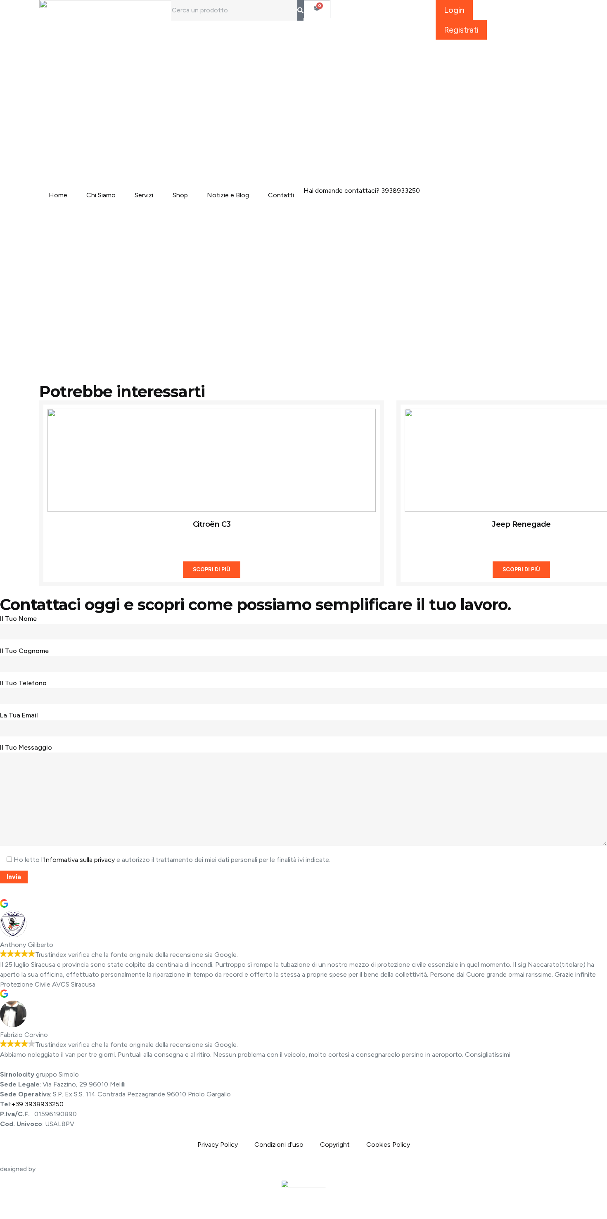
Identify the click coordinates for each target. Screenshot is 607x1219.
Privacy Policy (217, 1144)
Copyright (335, 1144)
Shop (180, 195)
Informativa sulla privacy (79, 860)
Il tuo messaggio (26, 747)
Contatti (281, 195)
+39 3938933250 (37, 1104)
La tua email (19, 715)
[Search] (300, 10)
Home (58, 195)
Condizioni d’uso (279, 1144)
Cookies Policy (388, 1144)
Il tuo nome (18, 619)
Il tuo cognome (24, 651)
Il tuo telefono (23, 683)
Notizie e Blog (228, 195)
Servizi (144, 195)
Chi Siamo (101, 195)
